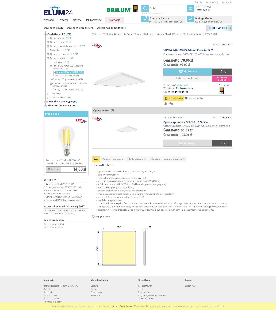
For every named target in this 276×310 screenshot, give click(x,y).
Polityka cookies (50, 296)
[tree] (66, 69)
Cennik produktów (145, 299)
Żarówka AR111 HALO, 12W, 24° (58, 194)
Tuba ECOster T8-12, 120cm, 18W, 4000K (61, 191)
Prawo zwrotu (96, 292)
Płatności (95, 289)
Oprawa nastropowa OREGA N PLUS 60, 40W (64, 197)
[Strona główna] (58, 10)
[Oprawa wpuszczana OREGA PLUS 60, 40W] (120, 78)
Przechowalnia (144, 292)
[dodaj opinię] (171, 103)
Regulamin (48, 292)
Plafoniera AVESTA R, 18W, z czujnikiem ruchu (64, 200)
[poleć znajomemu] (165, 103)
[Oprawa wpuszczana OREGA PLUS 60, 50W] (128, 128)
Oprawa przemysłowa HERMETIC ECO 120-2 (63, 187)
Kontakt (47, 289)
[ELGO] (221, 88)
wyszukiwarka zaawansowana (153, 13)
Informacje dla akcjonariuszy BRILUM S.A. (61, 286)
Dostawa (94, 286)
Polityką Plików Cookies (122, 306)
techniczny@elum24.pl (173, 22)
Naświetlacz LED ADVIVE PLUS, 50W (60, 184)
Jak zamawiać (190, 286)
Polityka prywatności (52, 299)
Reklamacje (95, 296)
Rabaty (141, 289)
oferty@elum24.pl (215, 22)
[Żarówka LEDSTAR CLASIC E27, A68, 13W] (54, 139)
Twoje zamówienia (145, 286)
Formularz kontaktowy (53, 302)
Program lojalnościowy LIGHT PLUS (152, 296)
